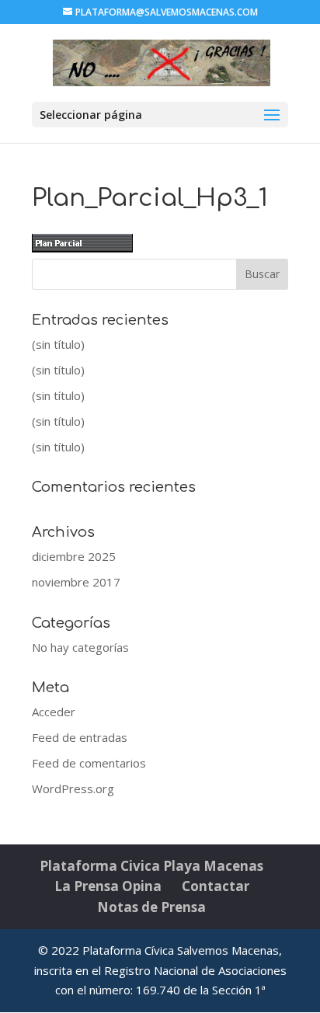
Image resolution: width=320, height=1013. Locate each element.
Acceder (53, 711)
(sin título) (58, 344)
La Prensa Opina (108, 886)
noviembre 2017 (76, 582)
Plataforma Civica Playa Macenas (151, 866)
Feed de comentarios (89, 763)
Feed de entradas (79, 737)
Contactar (215, 886)
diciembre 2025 (74, 556)
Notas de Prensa (151, 907)
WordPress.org (73, 788)
